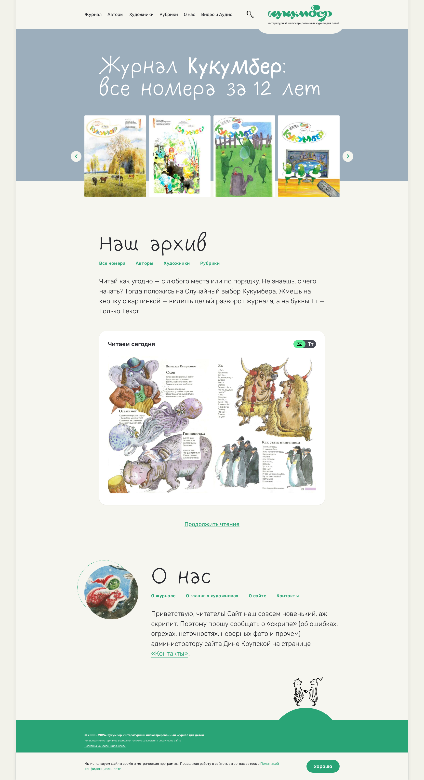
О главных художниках (212, 596)
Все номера (112, 263)
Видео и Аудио (216, 14)
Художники (141, 14)
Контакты (288, 596)
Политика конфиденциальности (105, 746)
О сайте (257, 596)
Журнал (93, 14)
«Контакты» (169, 653)
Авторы (115, 14)
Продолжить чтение (212, 524)
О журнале (163, 596)
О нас (189, 14)
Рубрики (168, 14)
